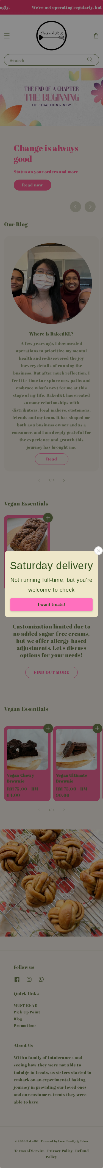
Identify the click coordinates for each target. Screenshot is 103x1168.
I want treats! (51, 604)
